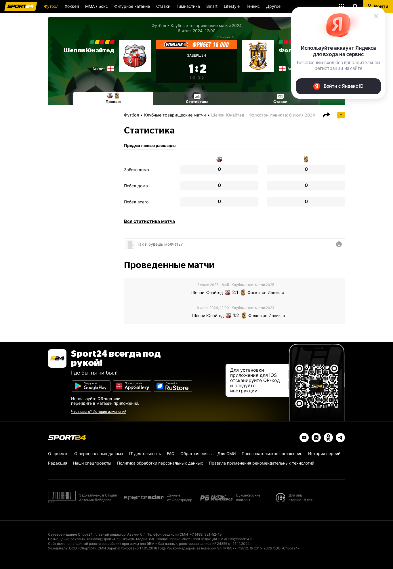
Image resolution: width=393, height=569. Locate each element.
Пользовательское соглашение (272, 453)
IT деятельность (145, 453)
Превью (113, 101)
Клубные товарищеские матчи (175, 114)
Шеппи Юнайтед (89, 51)
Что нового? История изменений (98, 411)
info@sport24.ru (240, 539)
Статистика (197, 101)
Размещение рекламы (66, 539)
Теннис (253, 6)
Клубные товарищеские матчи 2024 (206, 25)
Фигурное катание (132, 6)
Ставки (163, 6)
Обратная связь (196, 453)
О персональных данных (98, 453)
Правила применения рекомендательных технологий (261, 463)
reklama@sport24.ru (103, 539)
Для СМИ (227, 453)
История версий (324, 453)
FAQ (171, 453)
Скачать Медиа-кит (137, 539)
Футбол (51, 6)
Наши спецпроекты (92, 463)
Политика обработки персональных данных (160, 463)
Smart (212, 6)
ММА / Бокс (96, 6)
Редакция (57, 463)
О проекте (58, 453)
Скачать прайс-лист (173, 539)
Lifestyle (232, 6)
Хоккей (72, 6)
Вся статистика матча (149, 221)
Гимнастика (188, 6)
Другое (273, 6)
